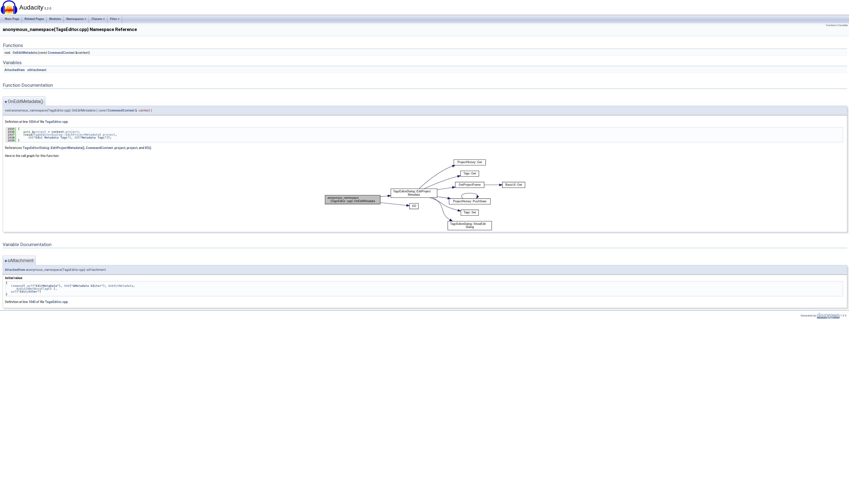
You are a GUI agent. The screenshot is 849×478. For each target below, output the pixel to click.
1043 (32, 302)
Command (17, 285)
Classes (97, 19)
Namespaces (75, 19)
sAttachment (36, 70)
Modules (55, 19)
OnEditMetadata (25, 52)
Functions (831, 25)
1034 (32, 121)
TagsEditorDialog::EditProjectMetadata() (53, 148)
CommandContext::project (105, 148)
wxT (29, 285)
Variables (843, 25)
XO (30, 137)
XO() (148, 148)
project (40, 131)
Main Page (12, 19)
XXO (66, 285)
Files (113, 19)
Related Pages (34, 19)
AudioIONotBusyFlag (32, 288)
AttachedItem (14, 70)
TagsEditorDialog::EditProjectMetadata (66, 134)
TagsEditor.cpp (56, 121)
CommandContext (61, 52)
